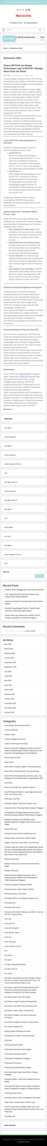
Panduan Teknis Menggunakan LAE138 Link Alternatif (24, 590)
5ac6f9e (8, 75)
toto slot (7, 536)
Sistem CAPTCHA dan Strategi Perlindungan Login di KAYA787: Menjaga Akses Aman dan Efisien (23, 68)
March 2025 (8, 690)
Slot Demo (8, 955)
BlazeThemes (25, 1142)
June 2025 (8, 676)
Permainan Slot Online (12, 907)
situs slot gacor (10, 437)
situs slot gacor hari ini (12, 464)
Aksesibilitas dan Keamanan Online (17, 725)
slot (5, 473)
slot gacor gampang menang (14, 964)
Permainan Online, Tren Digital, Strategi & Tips (21, 898)
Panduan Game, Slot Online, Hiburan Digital (20, 838)
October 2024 (9, 712)
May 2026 (7, 644)
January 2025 (9, 699)
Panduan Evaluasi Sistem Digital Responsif (20, 834)
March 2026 (8, 649)
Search (6, 572)
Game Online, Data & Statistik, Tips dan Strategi (21, 771)
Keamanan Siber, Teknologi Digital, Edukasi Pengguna (23, 808)
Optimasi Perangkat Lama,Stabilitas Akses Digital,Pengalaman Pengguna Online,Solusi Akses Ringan (22, 822)
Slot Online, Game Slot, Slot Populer (17, 997)
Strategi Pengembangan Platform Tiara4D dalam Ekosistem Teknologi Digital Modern (22, 3)
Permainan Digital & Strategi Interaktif (18, 885)
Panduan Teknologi (11, 871)
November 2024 (10, 708)
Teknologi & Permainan (12, 1063)
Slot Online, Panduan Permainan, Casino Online (21, 1022)
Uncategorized (9, 1116)
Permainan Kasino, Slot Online (15, 894)
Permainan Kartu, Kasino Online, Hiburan (19, 889)
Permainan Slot (10, 903)
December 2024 (10, 703)
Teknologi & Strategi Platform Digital (17, 1068)
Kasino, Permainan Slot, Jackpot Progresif (19, 787)
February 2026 (9, 653)
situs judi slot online (11, 933)
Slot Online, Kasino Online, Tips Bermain (19, 1011)
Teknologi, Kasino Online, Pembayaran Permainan (22, 1098)
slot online (8, 974)
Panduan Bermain (10, 829)
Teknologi (8, 1040)
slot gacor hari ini (10, 482)
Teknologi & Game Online (13, 1045)
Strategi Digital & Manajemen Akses (17, 1031)
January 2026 (9, 658)
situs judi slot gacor (11, 928)
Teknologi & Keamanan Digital (15, 1054)
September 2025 (10, 667)
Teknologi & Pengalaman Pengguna (17, 1058)
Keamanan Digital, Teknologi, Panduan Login (20, 803)
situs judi (7, 919)
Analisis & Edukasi (11, 730)
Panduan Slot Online (11, 859)
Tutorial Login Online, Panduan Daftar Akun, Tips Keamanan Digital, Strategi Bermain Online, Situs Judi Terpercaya (23, 1109)
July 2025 (7, 672)
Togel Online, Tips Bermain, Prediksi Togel (19, 1102)
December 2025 (10, 662)
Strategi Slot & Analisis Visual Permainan (19, 1036)
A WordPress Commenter (14, 631)
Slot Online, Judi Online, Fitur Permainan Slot (20, 1006)
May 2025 (7, 681)
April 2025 (8, 685)
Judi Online (8, 783)
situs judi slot (9, 923)
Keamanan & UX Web (12, 799)
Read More (7, 409)
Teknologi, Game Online (13, 1093)
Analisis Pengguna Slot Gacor (15, 739)
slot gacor (8, 428)
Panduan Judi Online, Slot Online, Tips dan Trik (21, 843)
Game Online (9, 762)
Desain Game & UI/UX (12, 758)
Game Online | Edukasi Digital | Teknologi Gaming (22, 767)
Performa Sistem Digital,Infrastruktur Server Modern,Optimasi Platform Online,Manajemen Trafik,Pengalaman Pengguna (21, 877)
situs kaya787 (25, 374)
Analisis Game (9, 735)
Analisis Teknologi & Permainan (16, 744)
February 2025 (9, 694)
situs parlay (8, 527)
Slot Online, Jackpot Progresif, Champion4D (20, 1001)
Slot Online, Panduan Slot (13, 1027)
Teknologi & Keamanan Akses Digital (17, 1049)
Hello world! (30, 631)
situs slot (7, 937)
